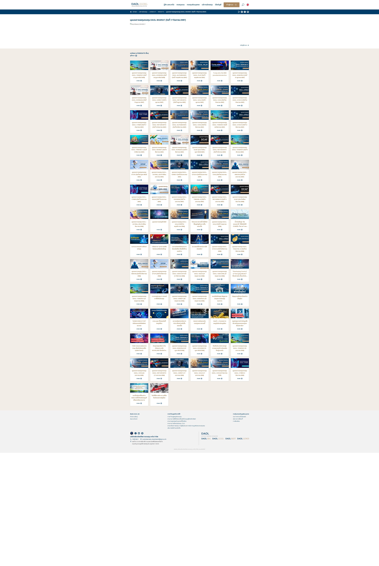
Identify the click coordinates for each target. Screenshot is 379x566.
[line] (248, 12)
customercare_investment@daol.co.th (154, 439)
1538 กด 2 (135, 439)
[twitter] (242, 12)
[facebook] (245, 12)
